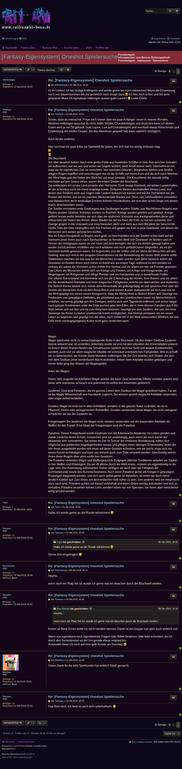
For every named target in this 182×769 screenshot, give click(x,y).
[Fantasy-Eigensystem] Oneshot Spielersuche (60, 57)
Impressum (144, 60)
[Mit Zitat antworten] (173, 81)
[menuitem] (22, 38)
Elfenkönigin (9, 80)
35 (13, 573)
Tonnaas (7, 109)
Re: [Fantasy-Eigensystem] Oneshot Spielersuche (90, 80)
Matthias (7, 672)
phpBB (15, 746)
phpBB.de (30, 754)
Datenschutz (160, 60)
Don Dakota (9, 566)
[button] (169, 71)
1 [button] (173, 71)
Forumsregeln (126, 60)
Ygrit (5, 502)
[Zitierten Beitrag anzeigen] (83, 542)
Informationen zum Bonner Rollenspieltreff (144, 57)
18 (13, 116)
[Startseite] (27, 16)
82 (13, 679)
